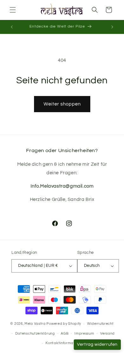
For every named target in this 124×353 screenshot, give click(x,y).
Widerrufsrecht (100, 323)
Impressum (84, 333)
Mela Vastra (35, 323)
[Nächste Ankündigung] (112, 27)
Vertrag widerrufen (97, 344)
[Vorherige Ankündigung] (12, 27)
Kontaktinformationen (64, 343)
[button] (13, 10)
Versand (107, 333)
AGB (64, 333)
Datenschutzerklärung (35, 333)
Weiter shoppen (62, 104)
